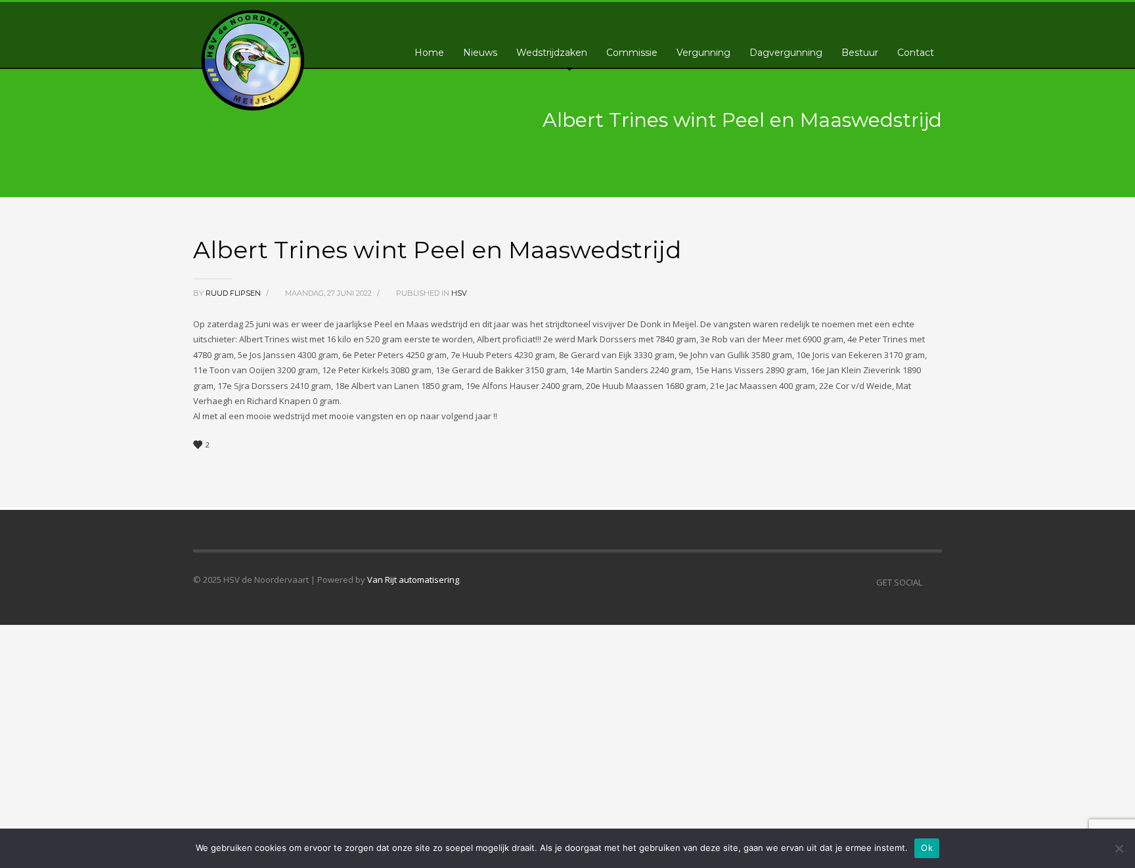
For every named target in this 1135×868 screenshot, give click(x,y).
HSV (459, 293)
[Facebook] (932, 20)
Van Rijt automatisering (413, 579)
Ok (927, 847)
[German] (890, 17)
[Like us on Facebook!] (932, 582)
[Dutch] (864, 17)
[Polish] (903, 17)
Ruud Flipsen (234, 293)
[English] (877, 17)
